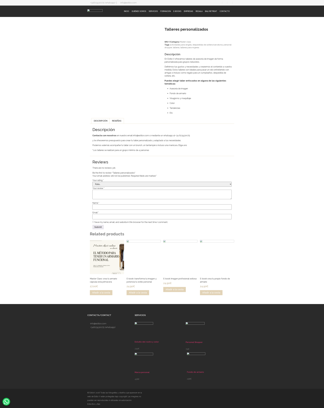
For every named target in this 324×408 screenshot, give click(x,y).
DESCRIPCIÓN (100, 121)
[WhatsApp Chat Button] (6, 401)
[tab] (100, 121)
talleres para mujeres (189, 47)
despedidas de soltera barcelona (208, 45)
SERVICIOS (153, 11)
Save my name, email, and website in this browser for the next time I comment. (131, 222)
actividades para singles (181, 45)
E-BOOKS (177, 11)
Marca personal (142, 372)
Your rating (98, 180)
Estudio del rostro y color (147, 342)
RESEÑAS (116, 121)
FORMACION (165, 11)
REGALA (199, 11)
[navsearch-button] (235, 11)
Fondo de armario (195, 372)
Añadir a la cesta (101, 292)
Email (95, 213)
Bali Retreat (211, 11)
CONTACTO (225, 11)
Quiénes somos (139, 11)
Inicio (126, 11)
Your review (98, 188)
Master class (185, 42)
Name (95, 203)
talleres (176, 47)
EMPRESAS (188, 11)
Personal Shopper (194, 342)
